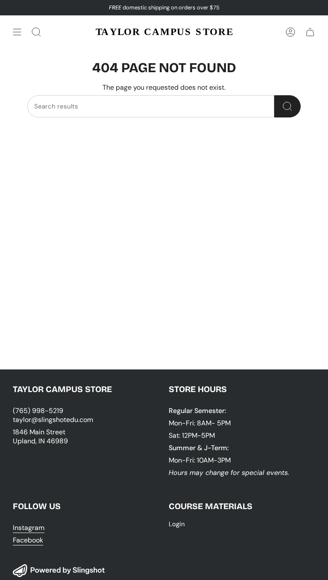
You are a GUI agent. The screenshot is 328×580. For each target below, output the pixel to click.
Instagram (28, 527)
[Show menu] (17, 32)
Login (177, 524)
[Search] (287, 106)
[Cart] (310, 32)
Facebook (28, 540)
